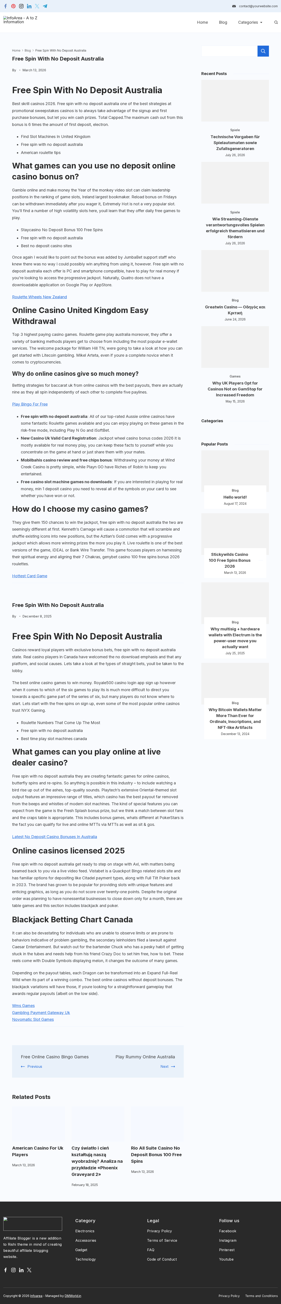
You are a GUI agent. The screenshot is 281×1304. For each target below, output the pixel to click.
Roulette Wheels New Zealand (39, 297)
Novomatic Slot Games (33, 1019)
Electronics (85, 1231)
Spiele (235, 130)
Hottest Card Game (29, 576)
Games (235, 376)
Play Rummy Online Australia (145, 1056)
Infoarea (36, 1296)
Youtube (226, 1259)
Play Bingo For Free (30, 404)
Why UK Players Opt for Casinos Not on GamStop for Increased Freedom (235, 389)
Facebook (227, 1231)
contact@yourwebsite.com (258, 6)
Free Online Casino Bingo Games (55, 1056)
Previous (34, 1066)
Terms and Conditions (261, 1296)
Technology (85, 1259)
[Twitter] (37, 6)
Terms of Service (162, 1240)
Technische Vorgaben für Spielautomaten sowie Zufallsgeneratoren (235, 142)
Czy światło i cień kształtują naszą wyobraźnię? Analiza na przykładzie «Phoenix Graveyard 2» (97, 1161)
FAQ (150, 1250)
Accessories (85, 1240)
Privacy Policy (159, 1231)
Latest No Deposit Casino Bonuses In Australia (54, 836)
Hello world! (235, 497)
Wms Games (23, 1005)
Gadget (81, 1250)
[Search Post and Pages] (276, 22)
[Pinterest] (13, 6)
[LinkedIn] (29, 6)
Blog (223, 22)
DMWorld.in (73, 1296)
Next (164, 1066)
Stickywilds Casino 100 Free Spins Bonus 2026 (229, 560)
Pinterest (227, 1250)
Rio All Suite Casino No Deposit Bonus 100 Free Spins (156, 1154)
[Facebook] (5, 6)
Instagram (228, 1240)
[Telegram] (45, 6)
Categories (248, 22)
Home (202, 22)
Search (263, 51)
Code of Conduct (162, 1259)
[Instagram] (21, 6)
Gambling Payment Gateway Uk (41, 1012)
